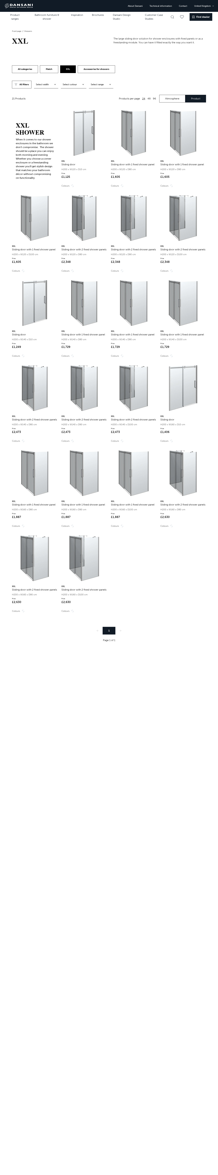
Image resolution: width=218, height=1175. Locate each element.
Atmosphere (172, 98)
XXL (68, 69)
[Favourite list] (182, 17)
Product (195, 98)
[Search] (172, 17)
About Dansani (135, 6)
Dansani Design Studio (122, 16)
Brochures (98, 14)
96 (154, 98)
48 (149, 98)
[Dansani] (19, 5)
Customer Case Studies (154, 16)
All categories (25, 69)
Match (49, 69)
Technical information (161, 6)
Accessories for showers (96, 69)
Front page (17, 31)
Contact (183, 6)
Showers (28, 31)
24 (143, 98)
